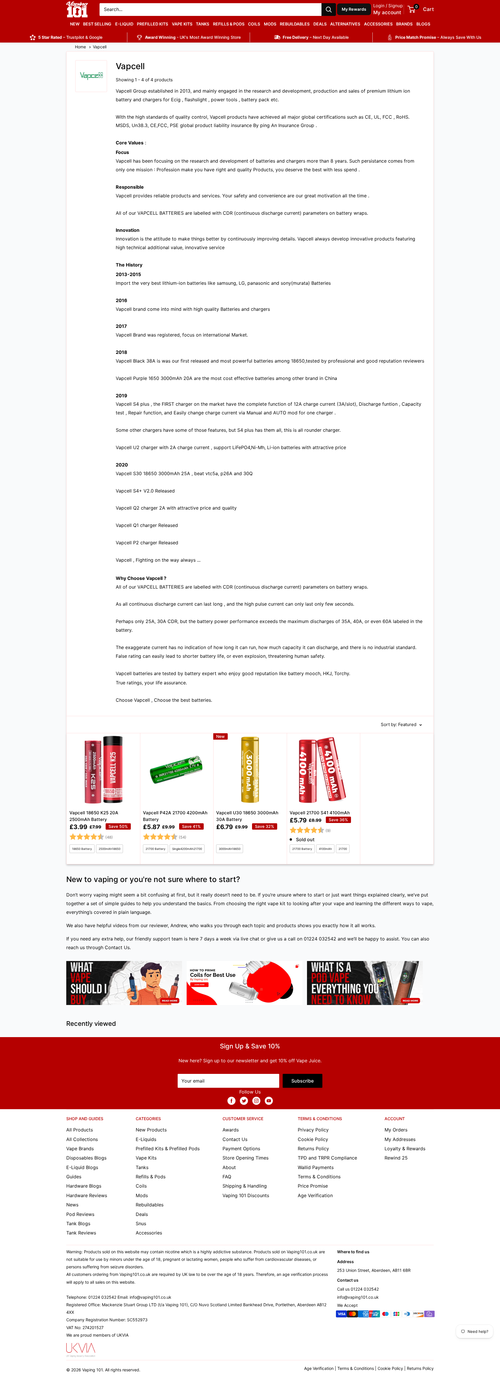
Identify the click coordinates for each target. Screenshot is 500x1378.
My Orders (396, 1130)
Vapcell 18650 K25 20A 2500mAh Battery (93, 816)
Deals (320, 23)
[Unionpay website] (374, 1315)
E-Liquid (124, 23)
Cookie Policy (313, 1139)
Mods (270, 23)
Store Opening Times (246, 1158)
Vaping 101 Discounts (246, 1195)
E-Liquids (146, 1139)
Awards (231, 1130)
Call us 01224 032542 (358, 1289)
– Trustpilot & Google (70, 37)
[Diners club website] (407, 1315)
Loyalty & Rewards (405, 1148)
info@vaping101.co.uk (358, 1297)
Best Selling (97, 23)
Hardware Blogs (83, 1186)
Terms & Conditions (319, 1176)
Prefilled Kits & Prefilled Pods (168, 1148)
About (229, 1167)
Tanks (202, 23)
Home (81, 46)
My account (387, 12)
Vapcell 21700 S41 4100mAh (320, 812)
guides (127, 903)
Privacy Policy (313, 1130)
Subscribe (302, 1081)
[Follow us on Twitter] (244, 1100)
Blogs (423, 23)
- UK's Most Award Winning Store (193, 37)
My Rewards (354, 9)
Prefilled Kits (152, 23)
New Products (151, 1130)
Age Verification (315, 1195)
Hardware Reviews (86, 1195)
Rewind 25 (396, 1158)
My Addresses (400, 1139)
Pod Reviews (80, 1214)
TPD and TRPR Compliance (327, 1158)
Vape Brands (80, 1148)
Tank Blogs (78, 1223)
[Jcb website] (396, 1315)
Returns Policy (313, 1148)
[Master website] (352, 1315)
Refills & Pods (229, 23)
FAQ (227, 1176)
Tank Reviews (81, 1233)
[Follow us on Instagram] (256, 1100)
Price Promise (313, 1186)
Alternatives (345, 23)
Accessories (378, 23)
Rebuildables (295, 23)
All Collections (82, 1139)
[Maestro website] (385, 1315)
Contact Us (117, 947)
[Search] (328, 9)
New (75, 23)
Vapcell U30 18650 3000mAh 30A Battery (247, 816)
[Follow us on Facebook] (231, 1100)
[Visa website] (341, 1315)
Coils (254, 23)
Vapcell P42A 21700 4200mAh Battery (175, 816)
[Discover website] (418, 1315)
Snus (141, 1223)
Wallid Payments (316, 1167)
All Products (79, 1130)
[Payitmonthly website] (429, 1315)
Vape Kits (182, 23)
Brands (404, 23)
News (72, 1205)
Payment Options (241, 1148)
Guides (73, 1176)
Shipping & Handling (245, 1186)
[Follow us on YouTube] (269, 1100)
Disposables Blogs (86, 1158)
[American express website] (363, 1315)
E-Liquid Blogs (82, 1167)
